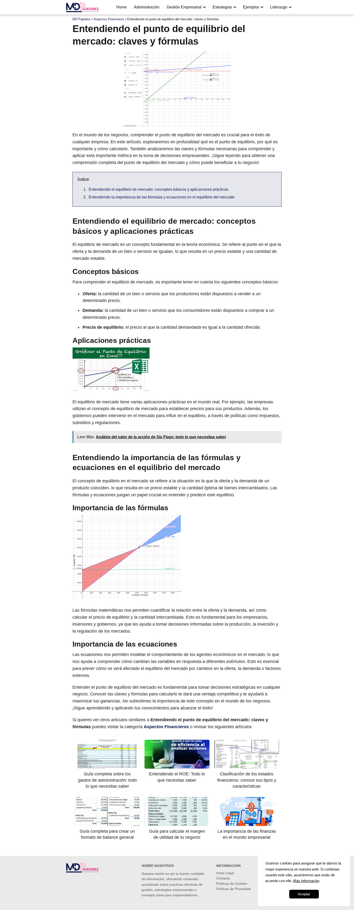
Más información (306, 881)
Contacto (223, 878)
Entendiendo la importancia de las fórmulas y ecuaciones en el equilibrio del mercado (162, 197)
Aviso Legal (225, 873)
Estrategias (222, 7)
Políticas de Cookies (231, 883)
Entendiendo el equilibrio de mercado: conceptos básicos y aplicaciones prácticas (158, 189)
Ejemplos (251, 7)
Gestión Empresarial (184, 7)
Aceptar (304, 894)
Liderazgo (278, 7)
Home (121, 7)
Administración (146, 7)
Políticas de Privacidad (233, 889)
